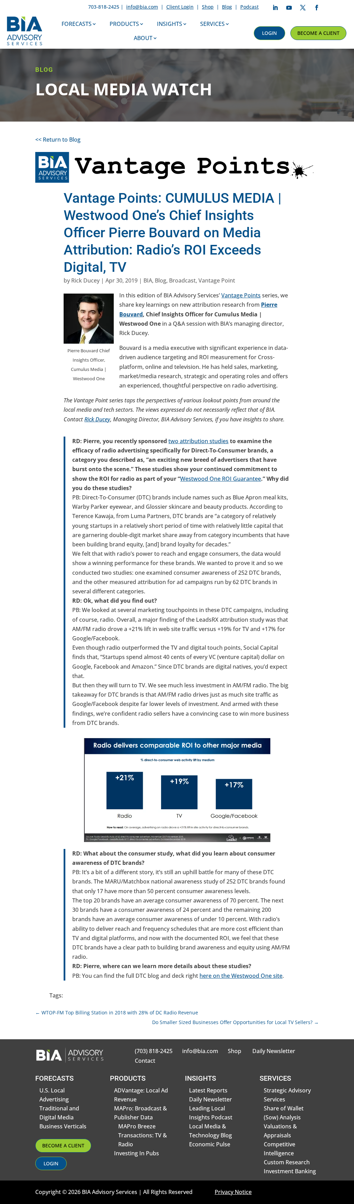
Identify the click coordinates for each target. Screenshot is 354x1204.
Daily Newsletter (273, 1051)
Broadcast (182, 280)
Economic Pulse (209, 1144)
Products (124, 24)
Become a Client (318, 33)
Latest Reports (208, 1090)
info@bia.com (142, 6)
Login (269, 33)
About (143, 38)
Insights (169, 24)
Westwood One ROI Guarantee (220, 478)
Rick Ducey (85, 280)
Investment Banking (290, 1171)
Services (212, 24)
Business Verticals (62, 1126)
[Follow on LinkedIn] (275, 7)
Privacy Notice (233, 1192)
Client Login (180, 6)
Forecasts (77, 24)
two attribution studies (198, 441)
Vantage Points (241, 295)
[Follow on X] (302, 7)
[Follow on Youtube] (289, 7)
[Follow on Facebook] (316, 7)
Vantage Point (216, 280)
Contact (145, 1060)
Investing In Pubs (136, 1153)
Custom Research (287, 1162)
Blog (227, 6)
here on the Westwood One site (240, 976)
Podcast (249, 6)
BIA (147, 280)
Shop (208, 6)
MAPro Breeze (137, 1126)
